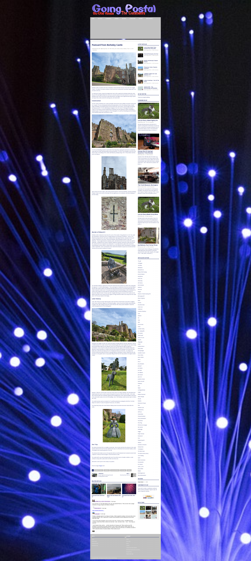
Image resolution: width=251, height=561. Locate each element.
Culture (118, 48)
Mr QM (139, 398)
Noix (139, 405)
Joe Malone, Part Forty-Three (147, 245)
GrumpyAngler (141, 350)
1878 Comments (150, 154)
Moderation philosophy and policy (133, 549)
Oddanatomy (140, 409)
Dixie (139, 320)
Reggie (100, 465)
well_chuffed (140, 468)
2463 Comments (149, 216)
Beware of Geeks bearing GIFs (144, 293)
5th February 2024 (97, 48)
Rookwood (140, 436)
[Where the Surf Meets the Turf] (114, 489)
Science (116, 18)
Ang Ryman (140, 276)
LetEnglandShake (141, 390)
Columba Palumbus (142, 311)
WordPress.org (95, 545)
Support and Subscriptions (131, 547)
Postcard (123, 470)
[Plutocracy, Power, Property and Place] (140, 69)
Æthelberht (140, 267)
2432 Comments (155, 83)
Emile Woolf (140, 335)
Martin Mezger (141, 396)
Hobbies (125, 48)
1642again (140, 263)
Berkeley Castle (98, 470)
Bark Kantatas (141, 285)
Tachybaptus (140, 449)
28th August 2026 (148, 69)
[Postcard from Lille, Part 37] (129, 489)
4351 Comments (155, 69)
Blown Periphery (141, 298)
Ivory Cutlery (140, 355)
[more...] (155, 130)
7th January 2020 (142, 247)
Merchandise (149, 18)
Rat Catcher (140, 427)
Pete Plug (140, 422)
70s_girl (139, 261)
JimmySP (140, 366)
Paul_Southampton (142, 418)
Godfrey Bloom (141, 346)
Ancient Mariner (141, 274)
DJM (139, 322)
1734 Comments (155, 89)
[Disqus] (114, 515)
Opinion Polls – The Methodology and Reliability (150, 87)
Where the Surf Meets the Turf (114, 496)
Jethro (139, 359)
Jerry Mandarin (141, 363)
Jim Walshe (140, 368)
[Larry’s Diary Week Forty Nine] (148, 205)
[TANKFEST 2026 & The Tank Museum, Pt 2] (140, 75)
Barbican (140, 287)
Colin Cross (140, 307)
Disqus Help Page (129, 553)
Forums (140, 18)
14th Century (112, 48)
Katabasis (140, 383)
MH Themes (115, 558)
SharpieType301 (141, 440)
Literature (132, 18)
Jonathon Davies (141, 379)
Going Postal (104, 48)
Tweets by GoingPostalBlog (144, 97)
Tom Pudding (141, 455)
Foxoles (139, 339)
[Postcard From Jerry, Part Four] (140, 55)
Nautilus (139, 401)
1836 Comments (155, 55)
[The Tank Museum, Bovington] (148, 176)
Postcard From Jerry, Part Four (151, 54)
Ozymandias (140, 414)
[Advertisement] (125, 30)
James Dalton (141, 357)
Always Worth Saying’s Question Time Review (145, 152)
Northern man (141, 407)
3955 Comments (150, 247)
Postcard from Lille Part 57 (98, 496)
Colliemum (140, 309)
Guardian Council (141, 352)
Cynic (139, 313)
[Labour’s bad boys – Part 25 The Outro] (140, 82)
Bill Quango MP (141, 296)
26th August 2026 (148, 89)
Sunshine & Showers (142, 444)
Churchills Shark (141, 304)
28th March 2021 (142, 122)
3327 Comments (151, 186)
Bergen (139, 291)
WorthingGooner (141, 473)
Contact (127, 545)
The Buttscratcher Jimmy (143, 453)
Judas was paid (141, 381)
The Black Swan (141, 451)
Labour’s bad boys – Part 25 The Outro (151, 81)
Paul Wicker (140, 420)
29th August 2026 (148, 55)
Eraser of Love (141, 337)
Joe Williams (140, 372)
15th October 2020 (142, 186)
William (139, 471)
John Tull (140, 377)
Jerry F (139, 361)
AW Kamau (140, 283)
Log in (93, 539)
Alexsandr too (141, 269)
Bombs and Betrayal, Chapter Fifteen (151, 61)
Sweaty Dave (140, 446)
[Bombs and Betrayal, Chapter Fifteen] (140, 62)
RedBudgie (140, 429)
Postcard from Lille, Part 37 (128, 496)
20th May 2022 (142, 154)
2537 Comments (155, 76)
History (124, 18)
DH (138, 317)
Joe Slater (140, 370)
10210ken (140, 265)
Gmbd (139, 344)
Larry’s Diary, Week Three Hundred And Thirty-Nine (150, 48)
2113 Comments (150, 122)
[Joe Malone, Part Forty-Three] (148, 236)
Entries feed (94, 541)
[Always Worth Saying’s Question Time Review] (148, 142)
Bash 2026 (128, 541)
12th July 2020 (141, 216)
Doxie (139, 326)
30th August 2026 (148, 50)
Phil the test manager (142, 425)
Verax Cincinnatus (141, 460)
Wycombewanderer (142, 475)
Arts (115, 48)
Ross (139, 438)
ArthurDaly (140, 280)
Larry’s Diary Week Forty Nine (148, 214)
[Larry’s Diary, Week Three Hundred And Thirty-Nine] (140, 49)
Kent (139, 385)
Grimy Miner (140, 348)
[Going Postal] (124, 16)
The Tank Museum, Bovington (148, 185)
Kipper (139, 387)
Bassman (140, 289)
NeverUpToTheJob (142, 403)
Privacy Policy (129, 551)
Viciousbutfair (141, 462)
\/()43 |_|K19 (140, 466)
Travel (128, 48)
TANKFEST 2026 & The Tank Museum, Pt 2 (150, 74)
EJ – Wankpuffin (141, 331)
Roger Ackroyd (141, 433)
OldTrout (140, 411)
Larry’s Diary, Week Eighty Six (148, 120)
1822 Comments (155, 50)
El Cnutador (140, 333)
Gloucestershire (115, 470)
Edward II (107, 470)
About (127, 543)
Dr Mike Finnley (141, 328)
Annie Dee (140, 278)
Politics (100, 18)
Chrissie (139, 302)
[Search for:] (152, 40)
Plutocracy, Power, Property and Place (150, 68)
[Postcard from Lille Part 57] (99, 489)
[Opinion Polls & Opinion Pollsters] (154, 517)
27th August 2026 (148, 76)
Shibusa (139, 442)
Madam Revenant (141, 394)
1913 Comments (155, 63)
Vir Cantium (140, 464)
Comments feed (95, 543)
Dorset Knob (140, 324)
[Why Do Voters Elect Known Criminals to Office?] (148, 517)
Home (93, 18)
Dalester (139, 315)
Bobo (139, 300)
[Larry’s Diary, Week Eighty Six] (148, 111)
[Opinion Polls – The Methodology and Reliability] (140, 88)
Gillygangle (140, 342)
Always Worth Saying (142, 272)
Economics (108, 18)
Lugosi (139, 392)
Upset (139, 457)
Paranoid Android (141, 416)
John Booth (140, 374)
